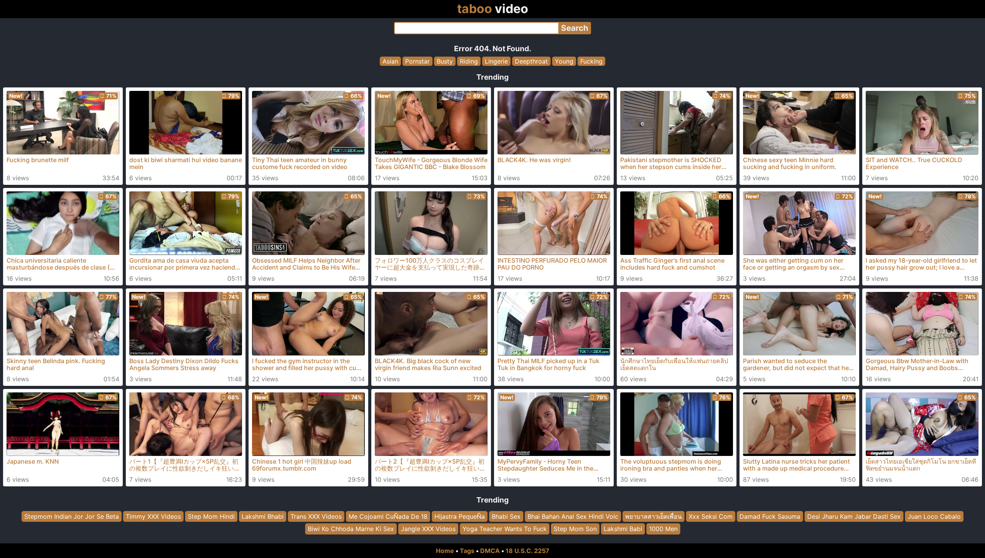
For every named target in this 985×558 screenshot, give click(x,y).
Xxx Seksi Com (711, 516)
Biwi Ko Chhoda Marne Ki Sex (351, 529)
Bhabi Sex (506, 516)
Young (564, 61)
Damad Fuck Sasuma (770, 516)
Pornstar (417, 61)
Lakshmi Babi (623, 529)
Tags (467, 550)
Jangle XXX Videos (428, 529)
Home (445, 550)
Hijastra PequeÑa (459, 516)
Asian (390, 61)
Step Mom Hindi (211, 516)
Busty (445, 61)
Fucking (591, 61)
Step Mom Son (575, 529)
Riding (469, 61)
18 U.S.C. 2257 (527, 550)
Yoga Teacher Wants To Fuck (504, 529)
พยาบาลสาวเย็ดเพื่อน (653, 516)
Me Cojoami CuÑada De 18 (388, 516)
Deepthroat (531, 61)
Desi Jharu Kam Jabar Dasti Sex (854, 516)
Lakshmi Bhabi (263, 516)
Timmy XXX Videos (153, 516)
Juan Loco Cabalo (934, 516)
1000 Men (663, 529)
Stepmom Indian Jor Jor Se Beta (71, 516)
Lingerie (496, 61)
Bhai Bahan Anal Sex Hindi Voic (573, 516)
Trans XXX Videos (316, 516)
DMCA (490, 550)
